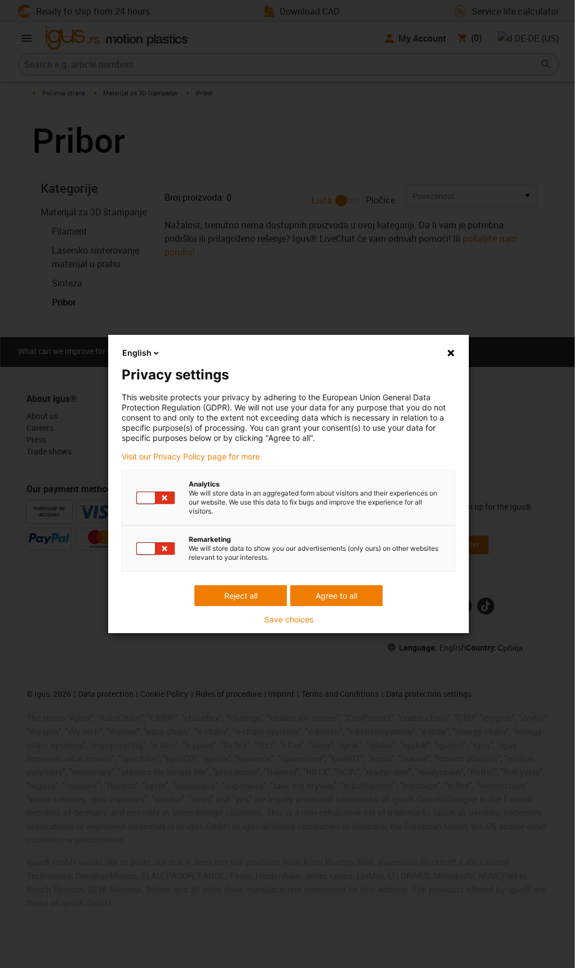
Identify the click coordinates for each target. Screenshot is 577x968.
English (137, 352)
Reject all (241, 595)
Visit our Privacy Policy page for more (191, 456)
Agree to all (336, 595)
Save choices (288, 619)
